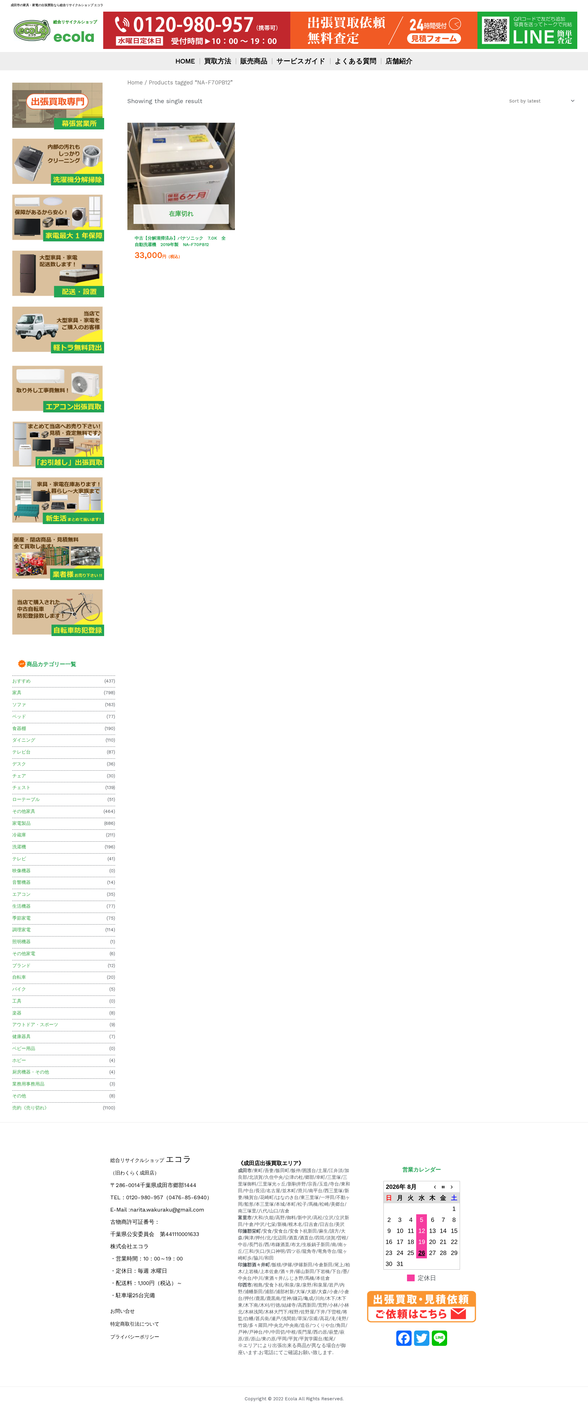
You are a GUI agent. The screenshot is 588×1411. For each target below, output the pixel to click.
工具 (16, 1001)
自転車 (19, 977)
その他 (19, 1096)
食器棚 (19, 728)
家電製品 (21, 823)
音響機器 (21, 882)
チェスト (21, 787)
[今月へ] (443, 1186)
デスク (19, 764)
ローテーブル (26, 799)
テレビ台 (21, 752)
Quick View (181, 224)
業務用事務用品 (28, 1084)
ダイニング (23, 740)
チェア (19, 776)
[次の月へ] (454, 1186)
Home (135, 82)
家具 (16, 692)
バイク (19, 989)
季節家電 (21, 918)
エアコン (21, 894)
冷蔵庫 (19, 835)
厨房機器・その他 (30, 1072)
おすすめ (21, 681)
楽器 (16, 1013)
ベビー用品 (23, 1048)
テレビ (19, 859)
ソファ (19, 704)
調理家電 (21, 930)
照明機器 (21, 941)
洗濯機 (19, 847)
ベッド (19, 716)
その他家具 (23, 811)
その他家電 (23, 953)
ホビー (19, 1060)
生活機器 (21, 906)
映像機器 (21, 870)
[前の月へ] (432, 1186)
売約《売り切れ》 (30, 1108)
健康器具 (21, 1036)
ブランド (21, 965)
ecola (74, 37)
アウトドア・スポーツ (35, 1024)
